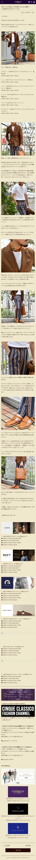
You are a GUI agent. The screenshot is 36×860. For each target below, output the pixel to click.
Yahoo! (11, 75)
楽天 (8, 75)
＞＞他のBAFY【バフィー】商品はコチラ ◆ (12, 564)
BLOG (33, 12)
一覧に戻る (18, 850)
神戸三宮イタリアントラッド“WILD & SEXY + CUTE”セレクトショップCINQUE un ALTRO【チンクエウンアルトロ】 (18, 818)
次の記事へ (7, 845)
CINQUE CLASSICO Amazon (9, 544)
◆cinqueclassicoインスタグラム (9, 740)
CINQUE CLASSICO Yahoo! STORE (11, 542)
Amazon (16, 75)
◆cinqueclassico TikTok (7, 759)
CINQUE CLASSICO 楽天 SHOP (10, 540)
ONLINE (3, 75)
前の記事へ (28, 845)
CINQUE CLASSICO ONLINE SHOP (11, 538)
